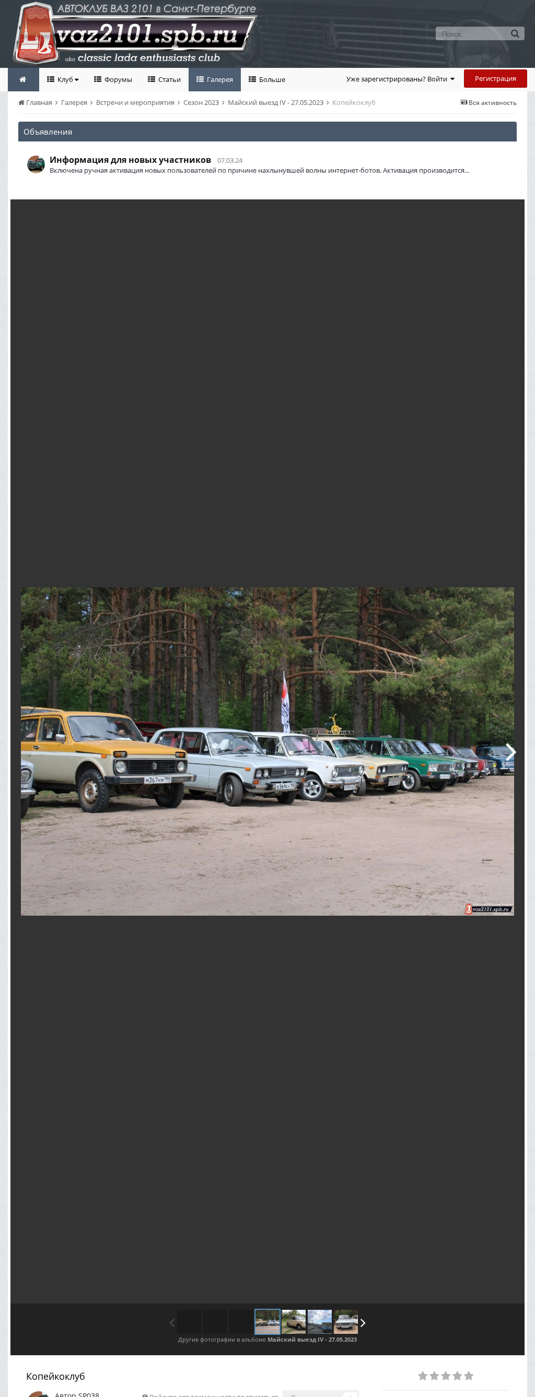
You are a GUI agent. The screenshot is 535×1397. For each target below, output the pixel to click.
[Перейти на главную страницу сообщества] (23, 79)
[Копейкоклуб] (267, 1322)
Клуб (65, 79)
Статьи (169, 79)
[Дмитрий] (511, 751)
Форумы (117, 79)
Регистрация (495, 78)
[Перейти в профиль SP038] (36, 164)
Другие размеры (457, 214)
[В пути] (320, 1322)
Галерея (219, 79)
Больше (271, 79)
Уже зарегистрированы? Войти (398, 79)
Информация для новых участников (130, 159)
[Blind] (346, 1322)
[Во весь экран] (506, 215)
